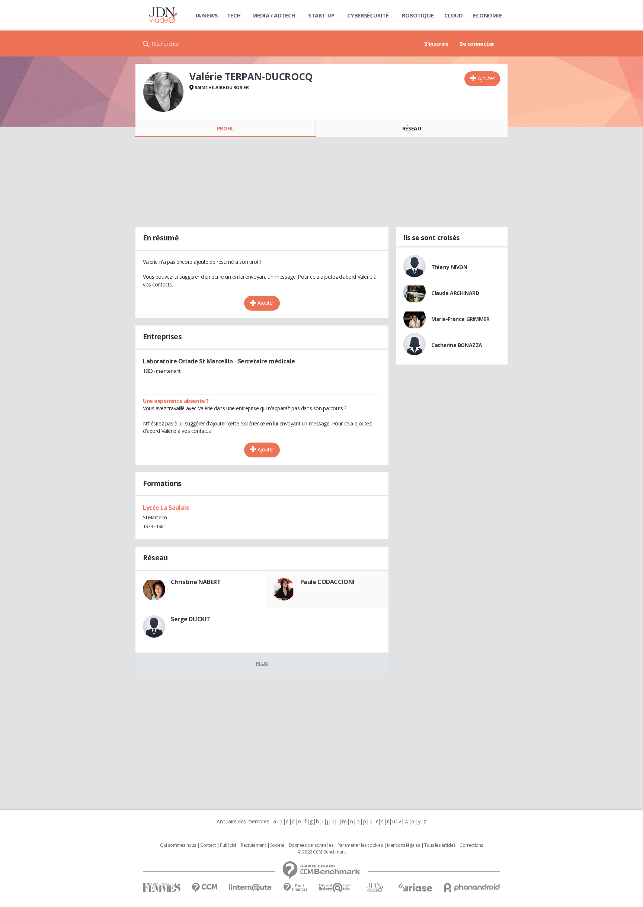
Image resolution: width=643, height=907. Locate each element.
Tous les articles (439, 845)
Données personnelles (311, 845)
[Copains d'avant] (335, 887)
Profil (225, 128)
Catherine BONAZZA (456, 345)
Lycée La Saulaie (166, 507)
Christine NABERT (196, 582)
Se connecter (477, 43)
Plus (262, 663)
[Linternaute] (250, 887)
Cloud (453, 15)
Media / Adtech (273, 15)
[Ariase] (415, 887)
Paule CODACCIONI (327, 582)
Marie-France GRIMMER (460, 319)
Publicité (228, 845)
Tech (234, 15)
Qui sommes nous (178, 845)
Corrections (471, 845)
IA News (207, 15)
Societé (277, 845)
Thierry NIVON (449, 267)
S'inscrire (436, 43)
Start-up (321, 15)
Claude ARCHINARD (455, 293)
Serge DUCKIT (190, 619)
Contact (207, 845)
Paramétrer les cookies (360, 845)
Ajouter (486, 78)
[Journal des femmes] (161, 887)
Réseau (411, 128)
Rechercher (165, 43)
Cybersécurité (368, 15)
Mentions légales (403, 845)
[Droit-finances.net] (295, 887)
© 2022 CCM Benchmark (322, 852)
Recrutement (253, 845)
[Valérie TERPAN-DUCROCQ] (163, 91)
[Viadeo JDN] (374, 887)
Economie (487, 15)
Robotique (418, 15)
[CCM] (204, 887)
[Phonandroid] (472, 887)
